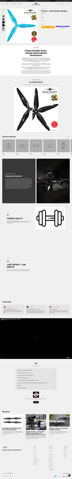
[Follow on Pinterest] (8, 473)
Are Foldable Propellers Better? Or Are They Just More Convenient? (11, 428)
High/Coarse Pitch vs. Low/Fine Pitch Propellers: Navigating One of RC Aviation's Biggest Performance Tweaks (36, 433)
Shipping (65, 450)
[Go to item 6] (3, 25)
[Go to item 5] (3, 22)
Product (3, 153)
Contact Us (35, 454)
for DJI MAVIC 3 (51, 461)
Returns (65, 451)
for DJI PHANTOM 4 (51, 468)
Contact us (36, 402)
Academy (35, 457)
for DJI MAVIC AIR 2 (51, 465)
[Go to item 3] (3, 16)
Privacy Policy (65, 455)
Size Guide (65, 448)
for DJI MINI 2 (50, 464)
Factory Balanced (36, 461)
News (34, 451)
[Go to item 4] (3, 19)
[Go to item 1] (3, 10)
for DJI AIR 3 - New (51, 454)
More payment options (63, 27)
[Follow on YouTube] (10, 473)
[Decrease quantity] (42, 22)
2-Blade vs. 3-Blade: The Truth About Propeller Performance (58, 428)
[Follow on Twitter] (4, 473)
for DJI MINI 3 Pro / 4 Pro (52, 457)
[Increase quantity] (46, 22)
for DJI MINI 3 (50, 458)
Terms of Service (66, 454)
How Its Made (35, 458)
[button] (70, 475)
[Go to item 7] (3, 28)
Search (65, 457)
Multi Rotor (50, 450)
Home (34, 448)
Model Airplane (51, 448)
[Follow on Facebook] (2, 473)
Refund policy (35, 464)
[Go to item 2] (3, 13)
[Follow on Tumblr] (12, 473)
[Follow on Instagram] (6, 473)
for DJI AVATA (50, 455)
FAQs (64, 458)
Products (35, 450)
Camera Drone (51, 451)
